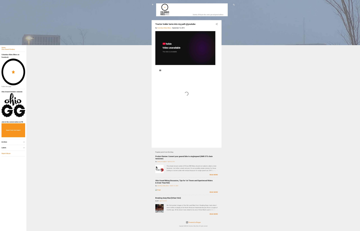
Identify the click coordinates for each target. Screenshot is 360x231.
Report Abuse (6, 153)
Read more (214, 175)
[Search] (234, 5)
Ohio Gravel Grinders (8, 49)
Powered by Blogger (194, 222)
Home (3, 47)
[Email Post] (160, 71)
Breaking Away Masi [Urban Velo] (168, 198)
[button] (217, 24)
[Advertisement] (228, 48)
